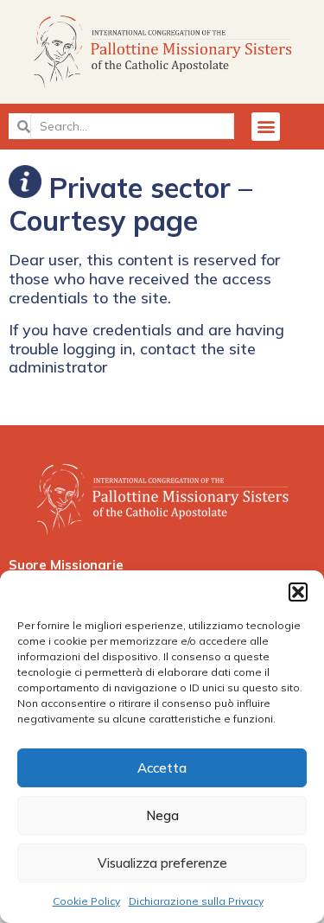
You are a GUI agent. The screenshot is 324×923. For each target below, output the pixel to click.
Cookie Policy (86, 900)
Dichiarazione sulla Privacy (196, 900)
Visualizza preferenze (162, 863)
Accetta (162, 768)
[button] (298, 592)
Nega (162, 815)
